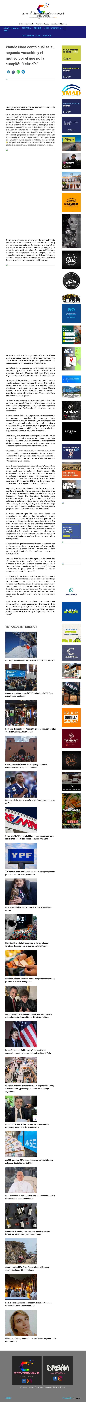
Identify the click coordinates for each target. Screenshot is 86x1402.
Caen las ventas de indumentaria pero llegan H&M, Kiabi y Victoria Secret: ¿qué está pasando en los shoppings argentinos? (29, 1089)
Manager (77, 1398)
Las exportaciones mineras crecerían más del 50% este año (30, 660)
